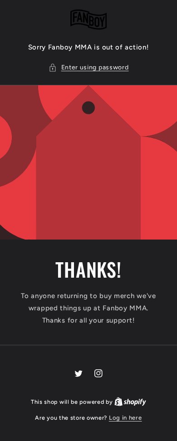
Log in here (125, 417)
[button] (89, 67)
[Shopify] (130, 401)
